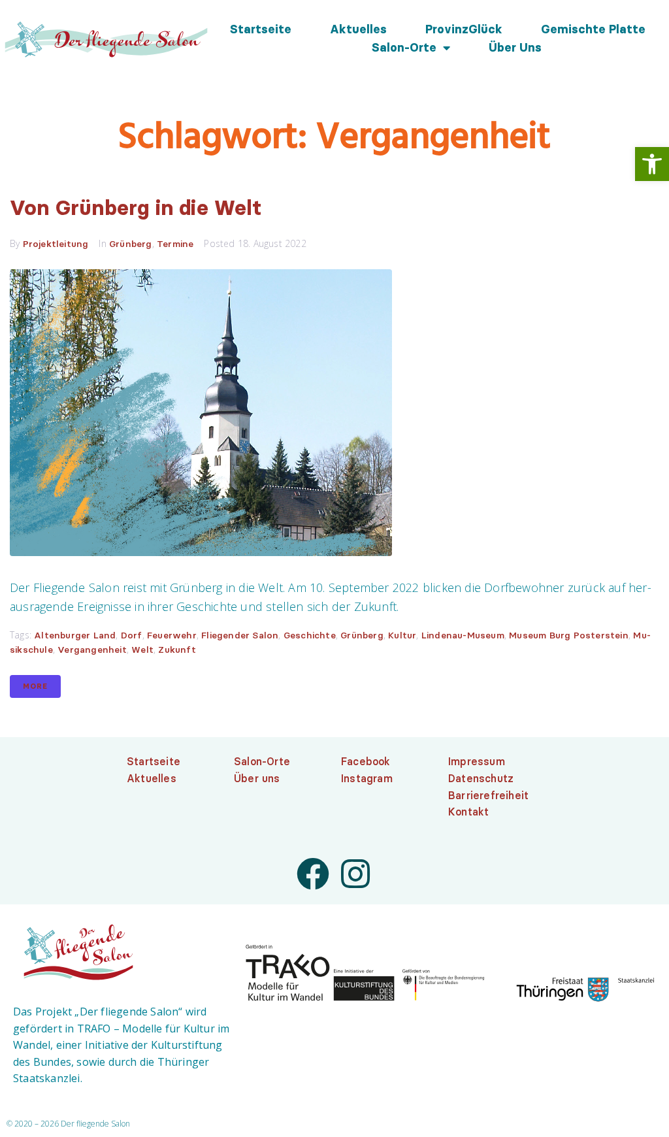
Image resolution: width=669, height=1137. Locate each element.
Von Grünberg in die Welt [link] (136, 207)
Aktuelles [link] (358, 29)
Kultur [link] (402, 635)
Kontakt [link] (468, 811)
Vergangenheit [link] (92, 649)
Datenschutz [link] (481, 778)
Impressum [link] (476, 761)
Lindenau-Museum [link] (462, 635)
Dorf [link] (131, 635)
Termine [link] (175, 244)
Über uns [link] (515, 48)
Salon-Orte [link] (404, 48)
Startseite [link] (260, 29)
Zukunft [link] (176, 649)
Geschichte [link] (310, 635)
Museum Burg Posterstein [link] (568, 635)
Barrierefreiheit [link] (488, 795)
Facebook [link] (366, 761)
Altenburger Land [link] (75, 635)
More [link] (35, 686)
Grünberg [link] (130, 244)
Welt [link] (142, 649)
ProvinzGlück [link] (463, 29)
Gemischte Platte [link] (593, 29)
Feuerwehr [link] (172, 635)
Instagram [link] (367, 778)
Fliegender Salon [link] (239, 635)
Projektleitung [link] (56, 244)
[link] (652, 164)
